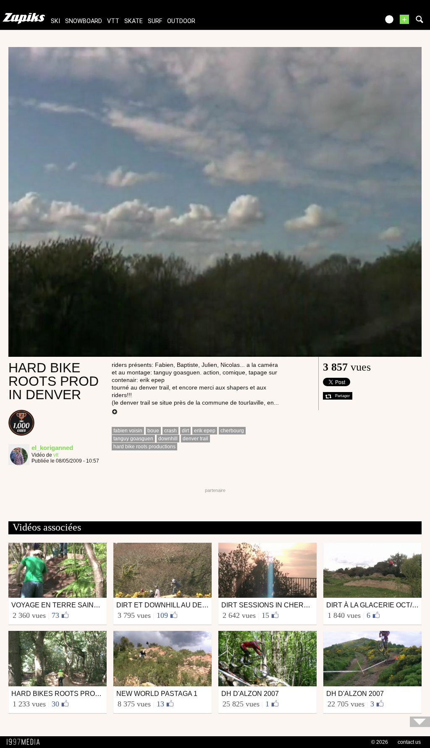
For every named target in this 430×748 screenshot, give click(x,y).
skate (133, 21)
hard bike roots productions (144, 447)
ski (55, 21)
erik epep (204, 431)
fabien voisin (127, 431)
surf (155, 21)
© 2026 (379, 742)
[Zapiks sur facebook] (355, 22)
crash (170, 431)
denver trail (195, 439)
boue (153, 431)
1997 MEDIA (25, 742)
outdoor (181, 21)
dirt (185, 431)
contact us (409, 742)
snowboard (83, 21)
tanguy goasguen (133, 439)
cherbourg (232, 431)
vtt (113, 21)
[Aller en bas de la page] (420, 722)
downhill (168, 439)
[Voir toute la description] (115, 412)
